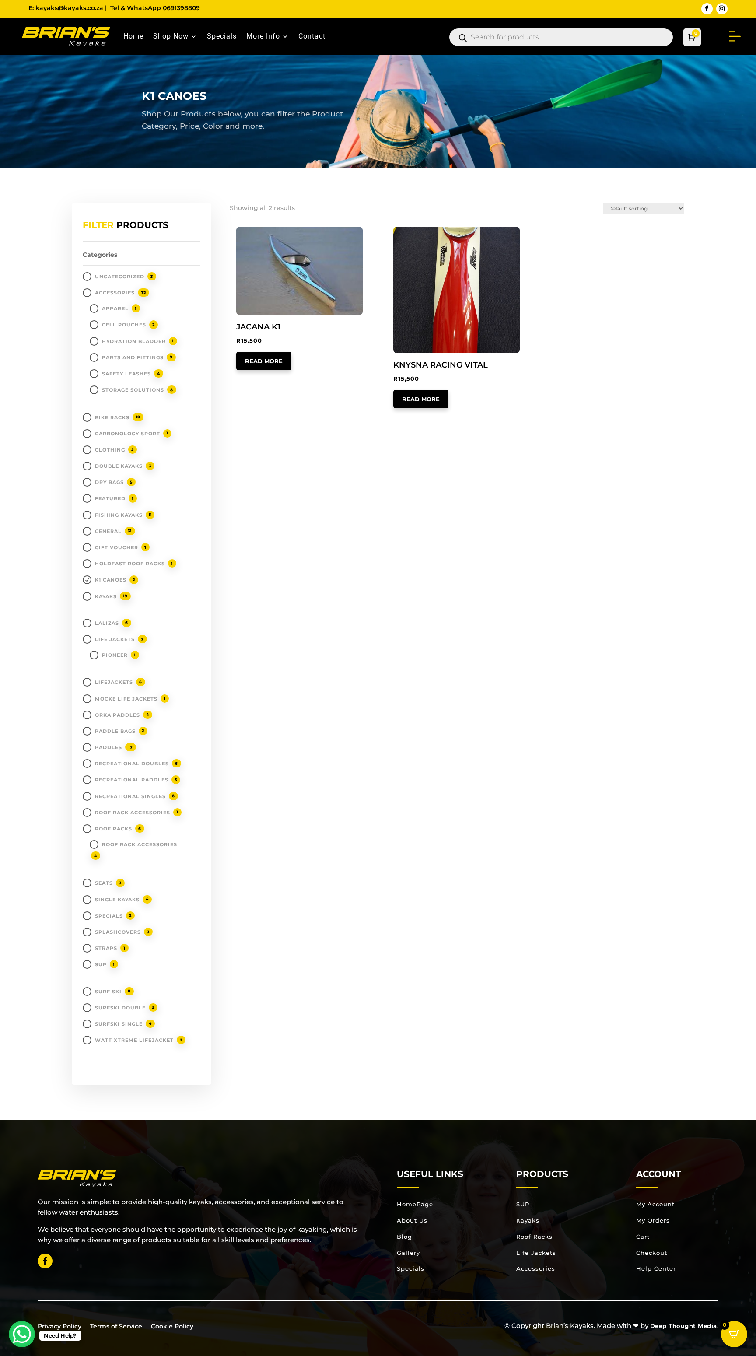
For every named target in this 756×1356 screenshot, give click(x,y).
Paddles (108, 747)
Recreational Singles (130, 796)
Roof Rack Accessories (132, 812)
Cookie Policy (172, 1326)
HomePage (415, 1204)
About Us (412, 1220)
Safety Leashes (126, 374)
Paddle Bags (115, 731)
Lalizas (107, 623)
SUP (101, 964)
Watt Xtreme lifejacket (134, 1040)
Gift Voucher (116, 547)
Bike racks (112, 417)
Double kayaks (119, 466)
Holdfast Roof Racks (130, 564)
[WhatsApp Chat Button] (22, 1334)
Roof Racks (113, 829)
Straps (106, 948)
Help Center (656, 1268)
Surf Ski (108, 991)
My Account (655, 1204)
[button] (261, 234)
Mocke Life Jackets (126, 699)
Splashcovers (118, 932)
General (108, 531)
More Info (263, 36)
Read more (264, 360)
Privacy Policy (59, 1326)
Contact (312, 36)
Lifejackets (114, 682)
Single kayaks (117, 900)
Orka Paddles (117, 715)
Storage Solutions (133, 390)
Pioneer (115, 655)
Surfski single (119, 1024)
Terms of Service (116, 1326)
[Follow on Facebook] (707, 8)
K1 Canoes (110, 580)
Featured (110, 498)
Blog (404, 1236)
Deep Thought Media (683, 1325)
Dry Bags (109, 482)
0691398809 (181, 8)
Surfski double (120, 1008)
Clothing (110, 450)
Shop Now (171, 36)
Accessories (115, 293)
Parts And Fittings (133, 357)
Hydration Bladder (134, 341)
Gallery (408, 1252)
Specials (222, 36)
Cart (643, 1236)
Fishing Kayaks (119, 515)
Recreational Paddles (131, 780)
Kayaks (527, 1220)
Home (133, 36)
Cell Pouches (124, 325)
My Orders (653, 1220)
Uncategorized (119, 276)
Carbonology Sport (127, 434)
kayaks (106, 596)
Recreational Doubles (132, 763)
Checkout (651, 1252)
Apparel (115, 308)
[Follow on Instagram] (722, 8)
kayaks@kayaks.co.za (69, 8)
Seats (104, 883)
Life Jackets (115, 639)
